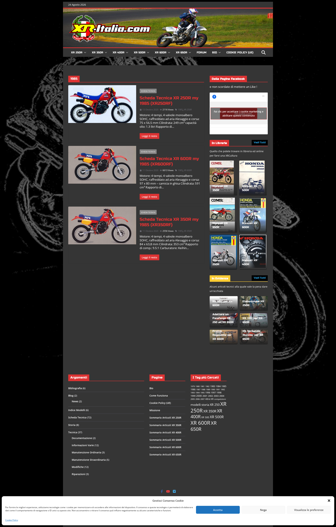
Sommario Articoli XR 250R (165, 417)
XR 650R (181, 52)
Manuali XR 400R (249, 262)
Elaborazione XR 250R (253, 303)
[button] (329, 500)
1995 (202, 392)
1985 (180, 109)
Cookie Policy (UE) (239, 52)
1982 (207, 386)
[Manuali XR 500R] (252, 178)
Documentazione (82, 438)
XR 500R (139, 52)
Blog (71, 395)
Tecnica (72, 432)
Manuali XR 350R (220, 188)
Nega (263, 510)
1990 (213, 389)
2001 (204, 395)
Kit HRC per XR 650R (252, 320)
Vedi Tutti (260, 142)
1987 (198, 389)
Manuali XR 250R (220, 262)
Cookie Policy (11, 520)
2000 (199, 395)
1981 (202, 386)
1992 (223, 389)
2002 (210, 395)
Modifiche (78, 467)
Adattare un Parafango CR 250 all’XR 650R (223, 318)
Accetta (218, 510)
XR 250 (215, 404)
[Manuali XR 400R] (252, 252)
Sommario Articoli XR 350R (165, 425)
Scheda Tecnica (148, 91)
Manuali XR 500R (249, 188)
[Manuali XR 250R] (223, 252)
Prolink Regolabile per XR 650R (222, 335)
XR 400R (118, 52)
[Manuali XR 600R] (252, 215)
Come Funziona (158, 395)
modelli (196, 405)
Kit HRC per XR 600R (222, 303)
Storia (71, 425)
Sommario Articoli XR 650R (165, 454)
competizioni (220, 399)
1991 (218, 389)
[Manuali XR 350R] (222, 178)
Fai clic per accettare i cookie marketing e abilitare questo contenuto (238, 113)
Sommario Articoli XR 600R (165, 447)
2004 (221, 395)
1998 (218, 392)
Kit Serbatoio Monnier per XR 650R (253, 335)
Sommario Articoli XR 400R (165, 432)
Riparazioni (78, 474)
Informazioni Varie (83, 445)
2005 (193, 399)
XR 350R (97, 52)
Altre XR (209, 399)
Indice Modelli (76, 410)
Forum (201, 52)
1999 (193, 395)
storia (205, 405)
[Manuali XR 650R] (222, 215)
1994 (197, 392)
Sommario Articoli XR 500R (165, 439)
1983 (212, 386)
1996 (207, 392)
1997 (213, 392)
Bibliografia (75, 388)
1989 (208, 389)
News (75, 401)
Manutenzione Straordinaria (89, 459)
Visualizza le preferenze (309, 510)
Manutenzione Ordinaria (86, 452)
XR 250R (76, 52)
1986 (193, 389)
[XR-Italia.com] (168, 10)
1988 (203, 389)
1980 (197, 386)
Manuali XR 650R (220, 225)
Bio (214, 52)
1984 (218, 386)
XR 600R (160, 52)
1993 (193, 392)
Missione (154, 410)
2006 (197, 399)
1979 (193, 386)
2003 (216, 395)
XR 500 (205, 417)
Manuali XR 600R (249, 225)
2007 (202, 399)
